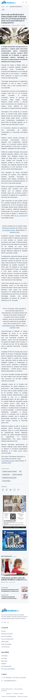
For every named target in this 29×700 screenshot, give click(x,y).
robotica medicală (17, 474)
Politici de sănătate (6, 644)
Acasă (2, 6)
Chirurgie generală (6, 666)
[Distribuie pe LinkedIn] (10, 489)
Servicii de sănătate (6, 636)
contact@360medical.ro (10, 680)
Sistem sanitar (5, 641)
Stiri (7, 6)
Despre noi (9, 693)
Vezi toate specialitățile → (8, 669)
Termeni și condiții (18, 693)
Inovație (3, 631)
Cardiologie (4, 655)
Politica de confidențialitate (9, 696)
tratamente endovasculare (9, 477)
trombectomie (6, 474)
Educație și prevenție (7, 633)
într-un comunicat (20, 215)
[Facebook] (2, 622)
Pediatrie (3, 663)
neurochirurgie (6, 481)
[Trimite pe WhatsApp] (14, 489)
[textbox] (14, 255)
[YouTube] (8, 622)
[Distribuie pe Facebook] (3, 489)
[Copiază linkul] (18, 489)
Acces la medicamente (7, 639)
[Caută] (23, 2)
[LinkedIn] (5, 622)
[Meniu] (26, 2)
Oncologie (4, 658)
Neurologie (4, 661)
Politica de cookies (22, 696)
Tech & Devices (5, 647)
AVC (20, 471)
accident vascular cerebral (9, 471)
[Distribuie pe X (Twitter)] (6, 489)
